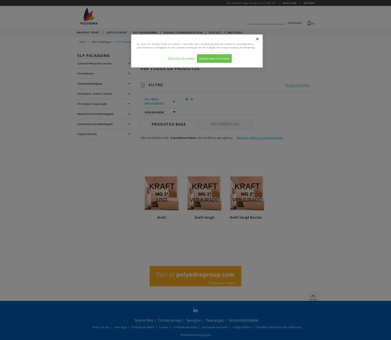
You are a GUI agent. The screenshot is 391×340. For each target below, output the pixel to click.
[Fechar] (257, 38)
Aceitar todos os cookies (214, 58)
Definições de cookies (181, 58)
